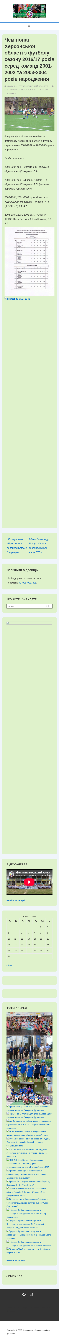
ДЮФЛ (24, 90)
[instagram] (31, 1294)
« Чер (9, 965)
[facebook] (23, 1294)
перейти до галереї (16, 900)
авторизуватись (27, 582)
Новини (32, 90)
